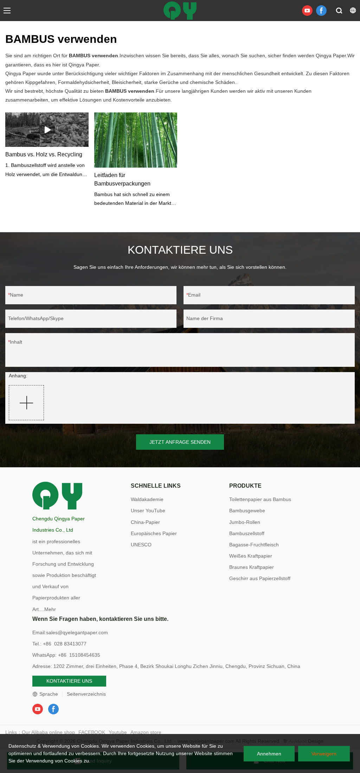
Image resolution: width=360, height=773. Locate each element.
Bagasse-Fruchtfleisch (254, 544)
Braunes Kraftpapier (251, 567)
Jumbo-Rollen (244, 522)
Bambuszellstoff (246, 533)
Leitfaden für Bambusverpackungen (122, 179)
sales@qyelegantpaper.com (77, 632)
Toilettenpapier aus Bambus (260, 499)
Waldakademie (147, 499)
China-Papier (145, 522)
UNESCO (141, 544)
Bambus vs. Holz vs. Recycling (43, 154)
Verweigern (323, 753)
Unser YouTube (148, 510)
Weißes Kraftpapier (250, 556)
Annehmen (269, 753)
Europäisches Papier (154, 533)
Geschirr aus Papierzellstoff (259, 578)
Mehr (50, 609)
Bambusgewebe (247, 510)
